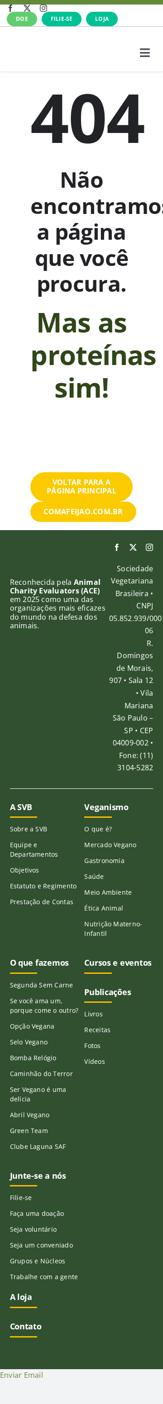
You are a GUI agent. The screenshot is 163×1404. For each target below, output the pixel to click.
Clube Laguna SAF (38, 1146)
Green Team (29, 1130)
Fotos (92, 1045)
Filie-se (21, 1197)
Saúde (94, 876)
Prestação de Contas (42, 901)
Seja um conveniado (41, 1245)
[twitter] (27, 8)
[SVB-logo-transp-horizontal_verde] (40, 38)
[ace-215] (24, 567)
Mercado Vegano (110, 844)
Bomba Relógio (33, 1057)
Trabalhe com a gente (44, 1276)
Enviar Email (21, 1375)
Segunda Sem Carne (41, 985)
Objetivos (24, 870)
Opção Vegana (32, 1026)
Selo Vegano (29, 1042)
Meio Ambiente (108, 892)
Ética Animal (103, 908)
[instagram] (43, 8)
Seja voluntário (33, 1229)
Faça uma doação (37, 1213)
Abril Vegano (30, 1114)
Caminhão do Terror (41, 1073)
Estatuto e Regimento (43, 886)
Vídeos (94, 1061)
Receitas (97, 1029)
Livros (93, 1014)
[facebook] (10, 8)
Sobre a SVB (29, 829)
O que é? (98, 829)
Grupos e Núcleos (38, 1261)
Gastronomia (104, 860)
